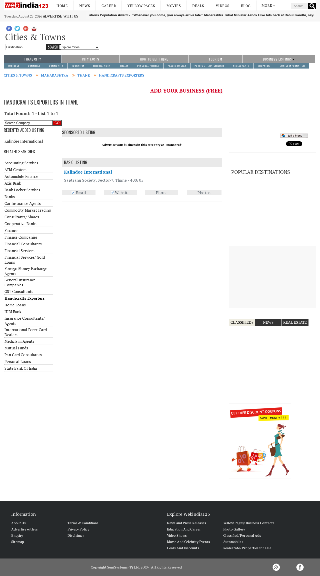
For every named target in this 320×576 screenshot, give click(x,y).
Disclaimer (76, 535)
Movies (173, 5)
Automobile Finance (21, 176)
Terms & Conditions (83, 522)
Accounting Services (21, 162)
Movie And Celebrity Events (188, 541)
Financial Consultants (23, 243)
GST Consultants (18, 291)
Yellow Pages (141, 5)
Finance (11, 230)
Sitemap (17, 541)
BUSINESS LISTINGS (277, 59)
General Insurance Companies (20, 282)
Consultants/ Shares (21, 216)
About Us (18, 522)
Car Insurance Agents (22, 203)
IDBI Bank (12, 311)
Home (62, 5)
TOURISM (215, 59)
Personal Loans (17, 361)
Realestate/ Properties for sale (247, 547)
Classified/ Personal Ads (242, 535)
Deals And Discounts (183, 547)
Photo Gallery (234, 529)
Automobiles (233, 541)
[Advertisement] (208, 36)
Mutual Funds (16, 347)
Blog (246, 5)
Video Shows (177, 535)
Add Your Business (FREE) (186, 90)
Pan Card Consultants (23, 354)
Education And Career (184, 529)
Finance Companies (20, 237)
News (84, 5)
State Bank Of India (20, 368)
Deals (198, 5)
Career (109, 5)
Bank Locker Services (22, 189)
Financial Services (19, 250)
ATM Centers (15, 169)
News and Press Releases (186, 522)
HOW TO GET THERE (154, 59)
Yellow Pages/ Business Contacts (248, 522)
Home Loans (15, 304)
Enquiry (17, 535)
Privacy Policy (78, 529)
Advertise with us (60, 16)
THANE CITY (32, 59)
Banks (9, 196)
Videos (223, 5)
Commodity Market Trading (27, 210)
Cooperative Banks (20, 223)
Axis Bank (12, 183)
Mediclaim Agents (19, 341)
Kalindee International (88, 172)
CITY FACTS (90, 59)
